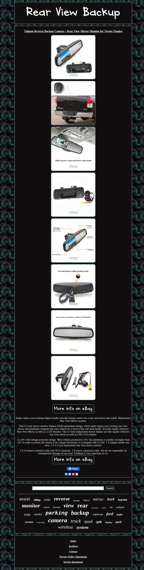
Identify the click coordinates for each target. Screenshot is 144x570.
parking (56, 513)
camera (57, 520)
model (38, 514)
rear (82, 505)
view (69, 505)
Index (73, 541)
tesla (47, 499)
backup (80, 512)
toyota (122, 499)
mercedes (76, 501)
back (111, 499)
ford (109, 514)
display (108, 522)
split (99, 522)
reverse (62, 498)
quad (88, 521)
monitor (31, 505)
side (111, 507)
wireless (65, 527)
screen (29, 522)
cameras (98, 514)
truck (76, 521)
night (104, 508)
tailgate (120, 507)
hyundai (94, 508)
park (119, 522)
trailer (120, 514)
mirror (98, 499)
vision (47, 507)
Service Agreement (73, 562)
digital (86, 500)
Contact (73, 551)
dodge (27, 514)
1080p (37, 499)
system (82, 527)
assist (24, 498)
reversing (41, 522)
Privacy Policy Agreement (73, 556)
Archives (73, 546)
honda (56, 507)
